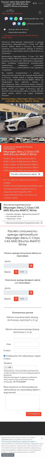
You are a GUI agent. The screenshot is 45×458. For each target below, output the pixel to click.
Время (7, 272)
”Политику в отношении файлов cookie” (18, 441)
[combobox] (8, 368)
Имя (8, 344)
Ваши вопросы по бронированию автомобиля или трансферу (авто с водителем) (22, 390)
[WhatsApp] (16, 18)
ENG (41, 3)
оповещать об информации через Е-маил (22, 357)
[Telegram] (11, 18)
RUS (35, 3)
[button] (43, 120)
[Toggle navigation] (40, 12)
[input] (16, 266)
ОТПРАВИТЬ (33, 414)
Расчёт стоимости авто (24, 174)
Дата (7, 261)
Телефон (8, 363)
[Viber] (6, 18)
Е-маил (7, 351)
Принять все (7, 455)
